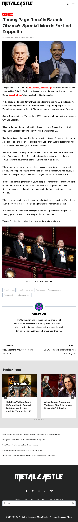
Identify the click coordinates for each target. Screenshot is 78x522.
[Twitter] (32, 490)
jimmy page (40, 290)
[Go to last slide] (5, 396)
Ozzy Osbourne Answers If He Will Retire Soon (17, 349)
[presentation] (19, 385)
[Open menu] (73, 4)
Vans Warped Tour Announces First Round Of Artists (20, 445)
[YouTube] (51, 490)
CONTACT (41, 499)
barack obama (9, 290)
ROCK (11, 14)
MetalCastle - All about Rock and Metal (54, 517)
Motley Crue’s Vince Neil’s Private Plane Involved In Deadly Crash (24, 440)
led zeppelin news (23, 295)
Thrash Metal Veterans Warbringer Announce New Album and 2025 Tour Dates (28, 455)
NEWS (5, 14)
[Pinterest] (45, 490)
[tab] (34, 419)
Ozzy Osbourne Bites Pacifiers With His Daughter (60, 349)
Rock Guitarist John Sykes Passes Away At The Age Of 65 (22, 450)
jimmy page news (54, 290)
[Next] (72, 396)
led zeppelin (8, 295)
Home (17, 499)
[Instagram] (39, 490)
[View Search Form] (68, 4)
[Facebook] (26, 490)
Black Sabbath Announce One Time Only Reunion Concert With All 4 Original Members (31, 434)
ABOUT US (28, 499)
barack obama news (25, 290)
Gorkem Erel (9, 38)
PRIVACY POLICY (56, 499)
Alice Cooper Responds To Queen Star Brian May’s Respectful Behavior (58, 405)
